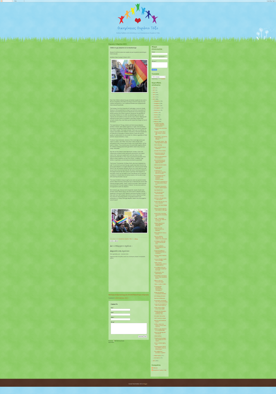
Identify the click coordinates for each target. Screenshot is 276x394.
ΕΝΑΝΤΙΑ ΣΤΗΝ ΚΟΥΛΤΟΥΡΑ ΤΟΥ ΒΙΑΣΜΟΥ (159, 229)
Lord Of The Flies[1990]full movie (160, 205)
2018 (154, 87)
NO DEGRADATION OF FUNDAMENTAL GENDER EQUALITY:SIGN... (159, 177)
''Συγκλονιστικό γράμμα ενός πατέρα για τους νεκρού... (160, 339)
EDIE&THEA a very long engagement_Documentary (160, 215)
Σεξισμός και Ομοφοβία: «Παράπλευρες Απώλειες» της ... (160, 312)
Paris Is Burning (158, 145)
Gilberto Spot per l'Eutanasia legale (159, 281)
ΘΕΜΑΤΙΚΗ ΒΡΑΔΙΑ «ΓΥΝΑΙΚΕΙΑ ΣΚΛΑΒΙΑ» (160, 293)
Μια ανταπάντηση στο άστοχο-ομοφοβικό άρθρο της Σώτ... (159, 161)
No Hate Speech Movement (158, 167)
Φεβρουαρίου (157, 355)
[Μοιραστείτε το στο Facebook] (115, 241)
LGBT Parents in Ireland (160, 318)
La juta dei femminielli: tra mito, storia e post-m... (160, 304)
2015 (154, 94)
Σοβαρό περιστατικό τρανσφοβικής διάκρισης (159, 224)
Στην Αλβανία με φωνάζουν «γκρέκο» (159, 352)
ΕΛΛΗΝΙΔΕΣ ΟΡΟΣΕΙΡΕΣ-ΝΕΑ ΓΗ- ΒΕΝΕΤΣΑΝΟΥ (160, 187)
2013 (154, 99)
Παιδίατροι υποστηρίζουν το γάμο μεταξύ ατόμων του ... (160, 183)
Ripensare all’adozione (159, 298)
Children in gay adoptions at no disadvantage (160, 329)
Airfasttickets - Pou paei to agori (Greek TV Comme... (160, 138)
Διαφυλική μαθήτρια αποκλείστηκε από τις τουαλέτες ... (160, 252)
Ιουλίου (156, 112)
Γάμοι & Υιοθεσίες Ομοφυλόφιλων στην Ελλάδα (160, 247)
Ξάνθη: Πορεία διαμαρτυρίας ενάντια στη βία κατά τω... (160, 264)
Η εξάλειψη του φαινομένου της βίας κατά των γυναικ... (160, 172)
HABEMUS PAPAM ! (159, 195)
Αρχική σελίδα (127, 295)
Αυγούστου (157, 110)
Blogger (145, 384)
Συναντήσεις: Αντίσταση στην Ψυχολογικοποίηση (160, 301)
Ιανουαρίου (157, 357)
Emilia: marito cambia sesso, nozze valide (159, 308)
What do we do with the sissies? (160, 321)
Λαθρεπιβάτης (157, 336)
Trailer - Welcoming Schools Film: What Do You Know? (160, 220)
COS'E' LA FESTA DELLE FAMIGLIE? (160, 147)
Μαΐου (156, 117)
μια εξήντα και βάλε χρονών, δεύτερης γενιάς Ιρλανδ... (159, 125)
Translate (163, 78)
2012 (154, 360)
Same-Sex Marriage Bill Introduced (159, 333)
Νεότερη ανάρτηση (115, 295)
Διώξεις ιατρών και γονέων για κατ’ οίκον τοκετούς (160, 325)
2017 (154, 90)
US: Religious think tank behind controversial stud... (159, 242)
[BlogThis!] (112, 241)
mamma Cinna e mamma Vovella (160, 256)
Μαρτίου (156, 121)
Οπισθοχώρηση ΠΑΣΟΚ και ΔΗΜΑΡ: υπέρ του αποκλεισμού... (160, 348)
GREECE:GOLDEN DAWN (160, 165)
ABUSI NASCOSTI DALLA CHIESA (160, 233)
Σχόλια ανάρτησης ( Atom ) (121, 298)
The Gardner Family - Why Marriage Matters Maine (160, 142)
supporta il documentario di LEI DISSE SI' (160, 157)
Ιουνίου (156, 114)
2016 (154, 92)
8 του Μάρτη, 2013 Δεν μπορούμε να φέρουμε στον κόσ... (160, 269)
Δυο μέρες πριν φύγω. (159, 316)
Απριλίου (156, 119)
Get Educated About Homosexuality (159, 192)
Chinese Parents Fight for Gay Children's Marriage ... (160, 210)
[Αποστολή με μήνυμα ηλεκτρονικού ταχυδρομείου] (110, 241)
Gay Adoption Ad (158, 190)
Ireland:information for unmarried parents (159, 153)
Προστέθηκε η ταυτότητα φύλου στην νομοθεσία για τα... (160, 277)
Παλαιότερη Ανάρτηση (141, 295)
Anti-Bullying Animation (159, 296)
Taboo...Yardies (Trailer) (160, 284)
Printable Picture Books (160, 150)
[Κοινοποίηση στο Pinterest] (117, 241)
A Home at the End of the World (160, 129)
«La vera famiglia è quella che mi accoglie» (160, 259)
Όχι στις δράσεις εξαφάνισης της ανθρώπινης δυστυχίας (160, 237)
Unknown (155, 368)
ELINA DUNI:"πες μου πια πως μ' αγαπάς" (160, 202)
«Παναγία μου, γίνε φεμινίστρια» (159, 272)
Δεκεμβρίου (157, 101)
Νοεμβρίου (157, 103)
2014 (154, 97)
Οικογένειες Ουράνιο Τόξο (159, 370)
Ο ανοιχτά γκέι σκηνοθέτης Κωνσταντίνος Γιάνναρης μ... (158, 288)
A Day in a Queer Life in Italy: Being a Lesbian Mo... (159, 133)
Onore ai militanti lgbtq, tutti (160, 343)
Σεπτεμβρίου (157, 108)
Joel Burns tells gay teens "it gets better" (160, 198)
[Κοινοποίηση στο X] (114, 241)
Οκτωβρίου (157, 105)
